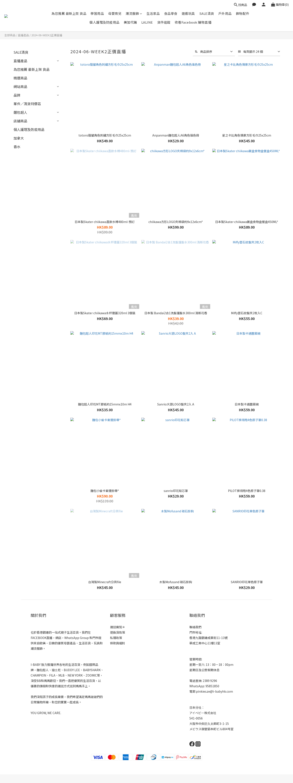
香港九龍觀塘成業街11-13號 (208, 638)
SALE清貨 (206, 13)
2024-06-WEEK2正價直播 (46, 35)
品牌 (17, 95)
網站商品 (20, 86)
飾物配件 (242, 13)
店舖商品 (20, 120)
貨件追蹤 (164, 22)
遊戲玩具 (188, 13)
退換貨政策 (117, 632)
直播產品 (23, 35)
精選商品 (20, 77)
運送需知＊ (117, 627)
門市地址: (195, 632)
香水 (17, 146)
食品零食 (170, 13)
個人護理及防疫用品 (104, 22)
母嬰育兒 (114, 13)
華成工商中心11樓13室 (204, 643)
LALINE (147, 22)
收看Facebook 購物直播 (193, 22)
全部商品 (9, 35)
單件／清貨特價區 (27, 103)
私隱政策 (116, 638)
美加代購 (130, 22)
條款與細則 (117, 643)
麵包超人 (20, 112)
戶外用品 (225, 13)
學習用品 (97, 13)
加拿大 (19, 138)
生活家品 (153, 13)
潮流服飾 (132, 13)
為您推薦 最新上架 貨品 (68, 13)
